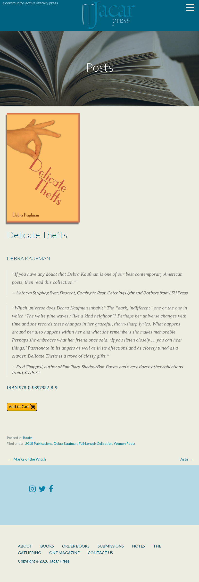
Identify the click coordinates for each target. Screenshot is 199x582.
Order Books (76, 546)
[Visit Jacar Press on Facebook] (51, 490)
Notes (138, 546)
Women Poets (125, 443)
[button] (192, 7)
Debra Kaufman (65, 443)
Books (28, 438)
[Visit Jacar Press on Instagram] (32, 490)
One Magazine (64, 552)
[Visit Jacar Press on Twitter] (42, 490)
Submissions (111, 546)
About (25, 546)
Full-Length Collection (95, 443)
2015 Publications (38, 443)
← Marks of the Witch (27, 459)
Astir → (186, 459)
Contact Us (100, 552)
